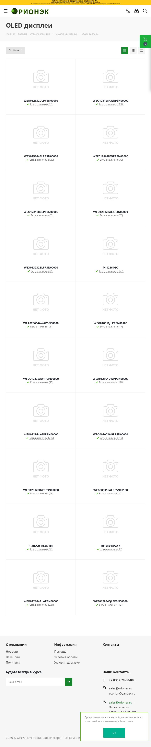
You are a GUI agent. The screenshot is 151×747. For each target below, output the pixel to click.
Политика (13, 662)
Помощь (60, 651)
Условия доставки (67, 662)
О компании (16, 644)
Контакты (111, 644)
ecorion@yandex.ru (122, 693)
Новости (12, 651)
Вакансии (13, 657)
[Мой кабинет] (136, 11)
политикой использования (100, 721)
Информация (65, 644)
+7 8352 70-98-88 (121, 680)
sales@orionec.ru (120, 688)
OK (114, 732)
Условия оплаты (66, 657)
